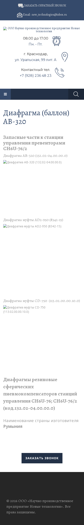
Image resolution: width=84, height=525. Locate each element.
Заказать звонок (42, 458)
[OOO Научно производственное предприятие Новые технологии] (42, 30)
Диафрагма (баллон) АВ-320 (36, 117)
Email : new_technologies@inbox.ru (44, 15)
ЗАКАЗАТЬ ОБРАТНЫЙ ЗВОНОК (44, 5)
